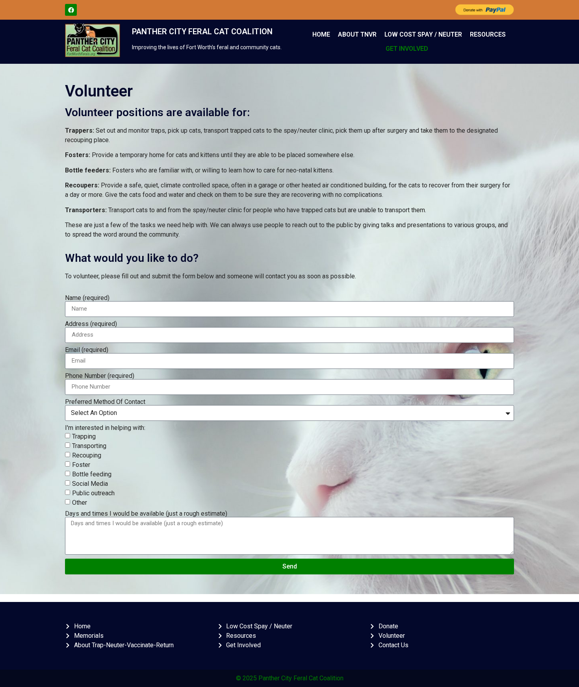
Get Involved (407, 48)
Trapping (84, 436)
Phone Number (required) (99, 376)
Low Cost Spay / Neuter (423, 34)
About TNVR (357, 34)
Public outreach (93, 492)
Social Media (90, 483)
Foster (81, 464)
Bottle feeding (91, 474)
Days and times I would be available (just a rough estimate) (146, 514)
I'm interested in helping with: (105, 428)
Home (321, 34)
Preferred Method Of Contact (105, 402)
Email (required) (86, 350)
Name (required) (87, 298)
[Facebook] (71, 10)
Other (79, 502)
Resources (488, 34)
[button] (409, 49)
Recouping (86, 455)
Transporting (89, 445)
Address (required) (91, 324)
